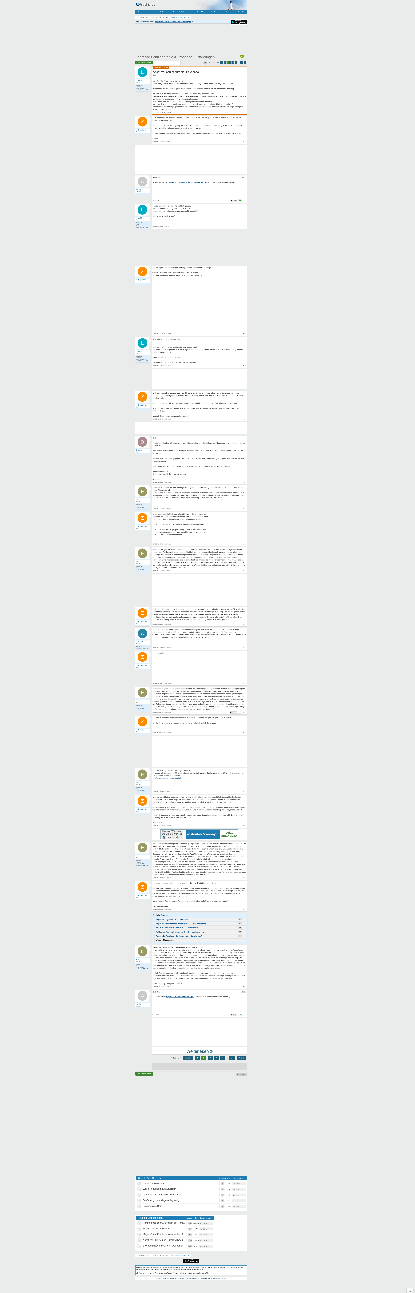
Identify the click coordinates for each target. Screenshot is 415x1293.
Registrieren (229, 12)
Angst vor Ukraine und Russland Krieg (163, 1239)
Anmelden (241, 12)
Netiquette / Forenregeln (212, 1278)
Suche (173, 12)
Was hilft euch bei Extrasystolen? (160, 1188)
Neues (148, 12)
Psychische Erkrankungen (159, 1255)
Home (139, 12)
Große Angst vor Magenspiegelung (161, 1200)
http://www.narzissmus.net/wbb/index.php (169, 778)
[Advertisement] (199, 590)
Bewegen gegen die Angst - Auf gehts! (163, 1245)
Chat (191, 12)
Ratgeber (182, 12)
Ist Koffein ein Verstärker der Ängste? (162, 1194)
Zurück (188, 1057)
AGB (202, 1278)
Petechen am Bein (152, 1205)
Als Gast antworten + (144, 63)
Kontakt (158, 1278)
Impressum (172, 1278)
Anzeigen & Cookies (193, 1278)
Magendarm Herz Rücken (156, 1228)
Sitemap (224, 1278)
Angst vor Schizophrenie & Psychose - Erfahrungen (175, 56)
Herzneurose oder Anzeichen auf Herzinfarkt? (166, 1222)
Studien (214, 12)
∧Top (410, 1290)
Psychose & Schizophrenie (180, 1255)
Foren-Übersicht (142, 1255)
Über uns (165, 1278)
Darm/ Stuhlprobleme (154, 1183)
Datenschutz (181, 1278)
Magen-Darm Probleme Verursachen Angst (165, 1234)
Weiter (241, 1057)
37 (241, 63)
